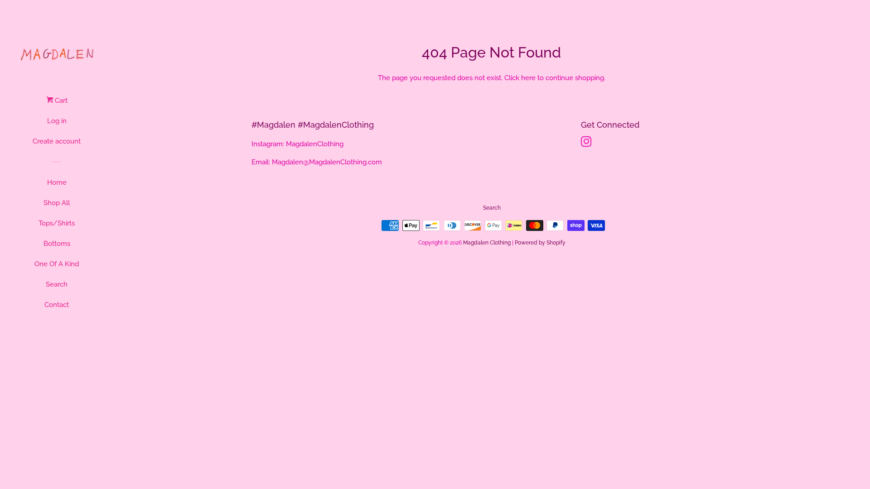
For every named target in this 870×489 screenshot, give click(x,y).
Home (57, 182)
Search (57, 284)
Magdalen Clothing (487, 243)
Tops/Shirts (57, 223)
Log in (57, 121)
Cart (60, 100)
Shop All (57, 203)
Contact (56, 305)
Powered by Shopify (540, 243)
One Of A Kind (56, 264)
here (528, 78)
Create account (57, 141)
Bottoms (57, 244)
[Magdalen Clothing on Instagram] (586, 143)
